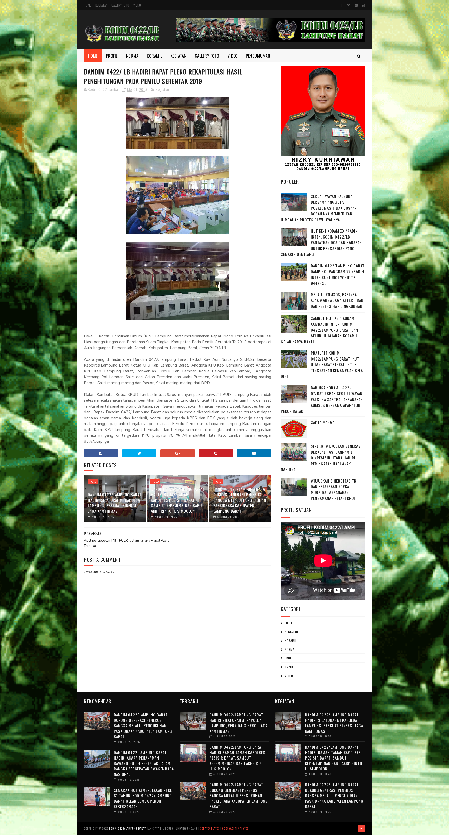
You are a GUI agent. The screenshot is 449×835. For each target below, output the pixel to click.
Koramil (154, 56)
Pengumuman (258, 56)
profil (289, 658)
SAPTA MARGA (323, 422)
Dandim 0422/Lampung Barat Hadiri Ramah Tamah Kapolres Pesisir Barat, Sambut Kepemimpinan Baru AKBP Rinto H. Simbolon (178, 500)
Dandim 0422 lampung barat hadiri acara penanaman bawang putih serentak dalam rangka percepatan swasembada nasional (144, 763)
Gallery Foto (120, 5)
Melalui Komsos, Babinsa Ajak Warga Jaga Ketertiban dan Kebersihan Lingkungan (337, 300)
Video (137, 5)
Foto (92, 481)
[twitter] (348, 5)
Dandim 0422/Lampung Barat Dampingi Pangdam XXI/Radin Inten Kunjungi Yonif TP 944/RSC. (338, 274)
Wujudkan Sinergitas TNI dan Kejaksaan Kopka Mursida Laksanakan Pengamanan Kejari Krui (334, 489)
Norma (132, 56)
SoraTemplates (210, 828)
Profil (112, 56)
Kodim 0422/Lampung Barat (127, 828)
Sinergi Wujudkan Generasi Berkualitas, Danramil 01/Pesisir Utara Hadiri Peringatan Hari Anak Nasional (321, 457)
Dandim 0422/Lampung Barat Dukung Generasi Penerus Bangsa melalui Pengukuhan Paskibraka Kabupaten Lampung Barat (240, 500)
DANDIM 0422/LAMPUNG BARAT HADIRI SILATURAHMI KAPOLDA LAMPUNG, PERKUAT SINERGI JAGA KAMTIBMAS (115, 503)
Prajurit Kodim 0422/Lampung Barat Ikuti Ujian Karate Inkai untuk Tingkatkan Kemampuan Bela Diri (322, 364)
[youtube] (364, 5)
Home (87, 5)
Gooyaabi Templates (235, 828)
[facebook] (341, 5)
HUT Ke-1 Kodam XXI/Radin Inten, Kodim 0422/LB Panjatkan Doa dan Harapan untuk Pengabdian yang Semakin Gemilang (321, 242)
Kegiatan (101, 5)
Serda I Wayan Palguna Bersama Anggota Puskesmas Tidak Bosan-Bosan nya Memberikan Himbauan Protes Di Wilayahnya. (318, 207)
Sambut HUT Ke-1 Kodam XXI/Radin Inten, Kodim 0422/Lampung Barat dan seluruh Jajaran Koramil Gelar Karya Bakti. (319, 329)
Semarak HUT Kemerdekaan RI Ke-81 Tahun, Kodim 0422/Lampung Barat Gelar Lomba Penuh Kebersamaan (144, 798)
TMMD (289, 667)
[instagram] (356, 5)
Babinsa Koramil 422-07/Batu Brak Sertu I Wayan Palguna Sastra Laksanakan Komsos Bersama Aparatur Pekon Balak (322, 399)
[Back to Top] (361, 828)
